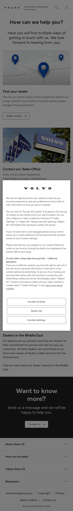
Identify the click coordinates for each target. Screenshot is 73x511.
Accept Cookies (36, 301)
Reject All (36, 311)
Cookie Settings (37, 320)
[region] (36, 255)
